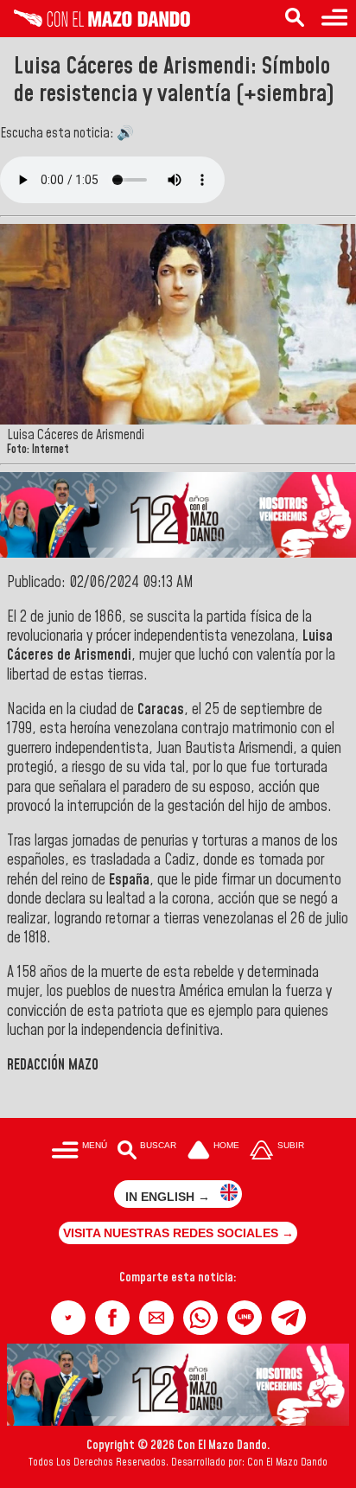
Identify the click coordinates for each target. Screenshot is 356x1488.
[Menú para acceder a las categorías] (334, 18)
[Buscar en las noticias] (294, 18)
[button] (68, 1317)
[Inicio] (95, 22)
